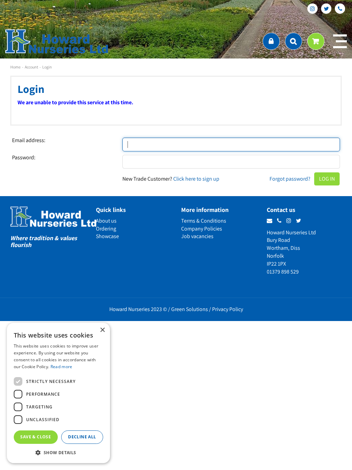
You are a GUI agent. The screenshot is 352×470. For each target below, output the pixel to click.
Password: (23, 157)
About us (106, 220)
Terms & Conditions (203, 220)
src (293, 41)
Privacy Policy (227, 309)
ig (312, 8)
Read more (62, 367)
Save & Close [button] (35, 437)
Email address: (28, 140)
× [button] (102, 330)
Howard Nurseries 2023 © (138, 309)
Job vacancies (197, 236)
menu (340, 41)
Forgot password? (290, 178)
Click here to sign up (196, 178)
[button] (58, 452)
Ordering (106, 228)
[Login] (271, 41)
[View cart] (315, 41)
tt (326, 8)
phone (340, 8)
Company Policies (201, 228)
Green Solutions (189, 309)
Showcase (107, 236)
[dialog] (58, 393)
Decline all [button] (82, 437)
